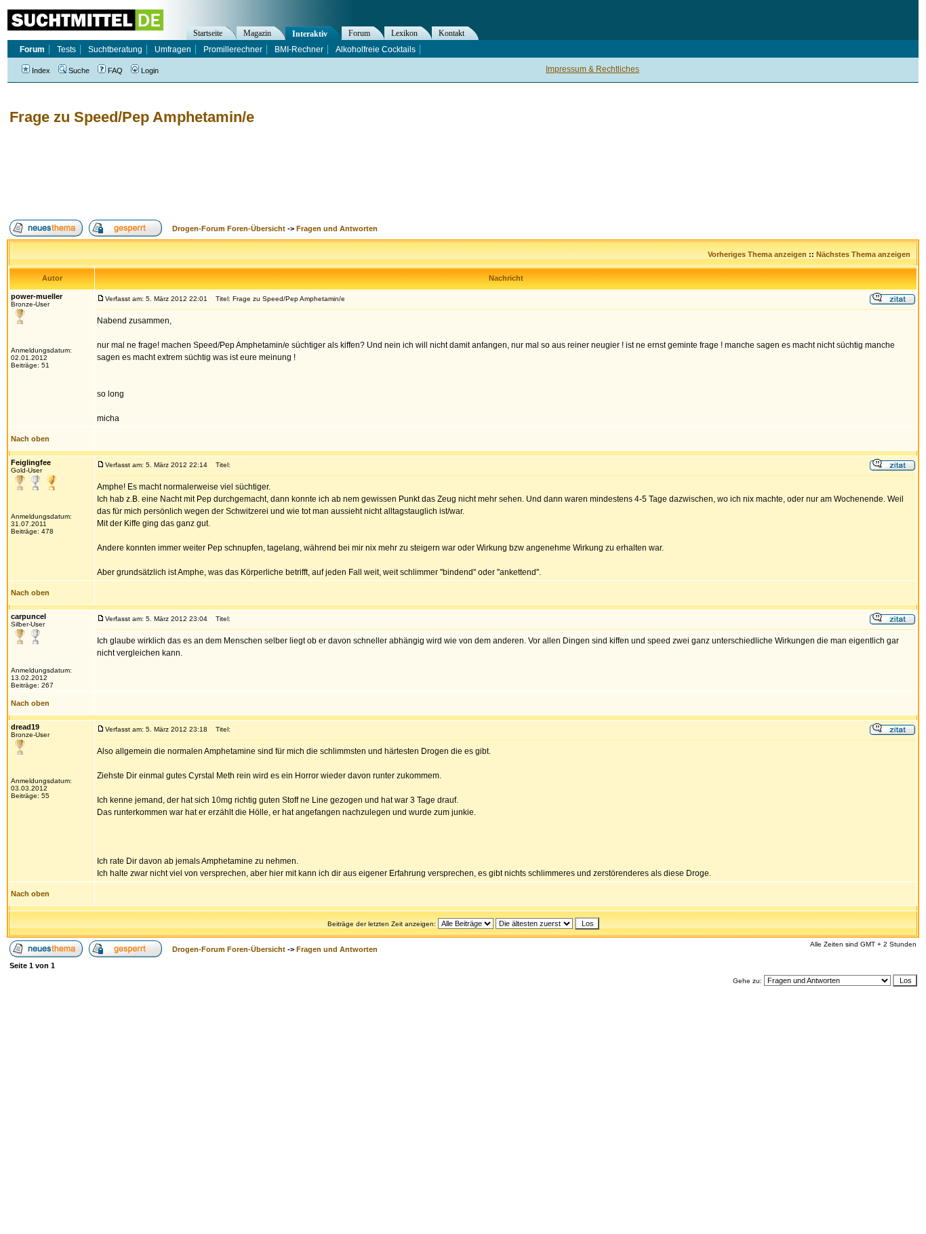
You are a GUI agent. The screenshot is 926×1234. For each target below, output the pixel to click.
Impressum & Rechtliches (592, 69)
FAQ (115, 70)
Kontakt (451, 33)
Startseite (207, 33)
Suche (78, 70)
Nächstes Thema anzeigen (863, 254)
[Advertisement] (253, 172)
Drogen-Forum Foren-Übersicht (228, 228)
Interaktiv (309, 34)
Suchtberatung (115, 49)
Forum (359, 33)
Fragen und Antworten (337, 228)
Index (41, 70)
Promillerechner (232, 49)
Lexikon (404, 33)
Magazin (257, 33)
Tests (66, 49)
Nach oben (30, 439)
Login (150, 70)
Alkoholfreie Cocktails (376, 49)
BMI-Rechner (299, 49)
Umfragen (173, 49)
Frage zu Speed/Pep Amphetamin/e (131, 116)
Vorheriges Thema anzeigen (757, 254)
